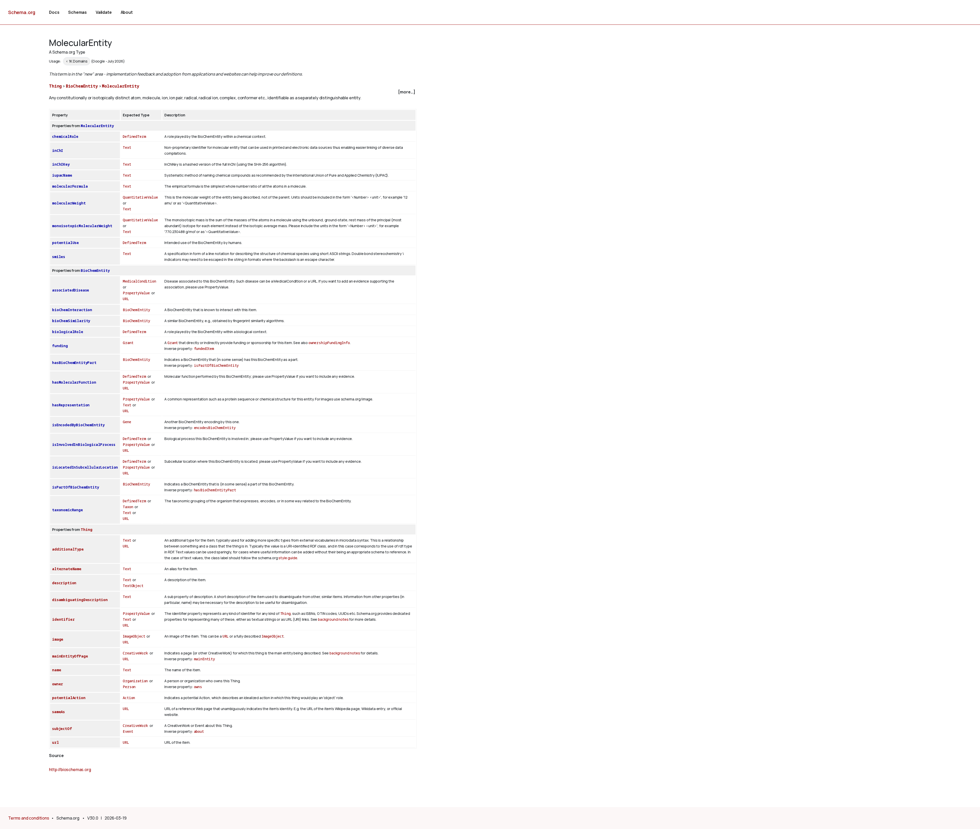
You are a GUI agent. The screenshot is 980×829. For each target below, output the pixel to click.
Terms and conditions (28, 818)
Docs (54, 12)
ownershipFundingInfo (329, 342)
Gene (127, 421)
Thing (55, 86)
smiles (58, 256)
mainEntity (204, 658)
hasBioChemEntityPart (74, 362)
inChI (57, 150)
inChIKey (61, 164)
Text (127, 147)
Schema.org (21, 12)
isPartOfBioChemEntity (216, 365)
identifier (63, 619)
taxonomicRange (67, 509)
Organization (135, 680)
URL (126, 298)
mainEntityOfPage (70, 656)
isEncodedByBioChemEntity (78, 424)
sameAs (58, 711)
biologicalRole (67, 331)
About (127, 12)
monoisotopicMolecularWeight (82, 225)
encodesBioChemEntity (215, 427)
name (56, 669)
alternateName (66, 568)
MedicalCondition (139, 281)
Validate (104, 12)
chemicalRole (65, 136)
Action (129, 697)
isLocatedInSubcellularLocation (85, 467)
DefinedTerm (134, 136)
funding (60, 345)
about (199, 731)
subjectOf (62, 728)
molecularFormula (70, 186)
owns (198, 686)
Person (129, 686)
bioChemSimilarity (71, 320)
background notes (333, 619)
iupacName (62, 175)
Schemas (77, 12)
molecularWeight (69, 203)
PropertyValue (136, 292)
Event (128, 731)
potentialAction (68, 697)
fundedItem (204, 348)
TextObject (133, 585)
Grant (128, 342)
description (64, 582)
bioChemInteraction (72, 309)
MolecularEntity (120, 86)
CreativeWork (135, 653)
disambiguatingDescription (80, 599)
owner (57, 683)
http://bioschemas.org (70, 769)
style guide (287, 557)
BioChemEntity (82, 86)
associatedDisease (70, 290)
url (55, 742)
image (57, 639)
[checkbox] (232, 92)
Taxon (128, 506)
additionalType (68, 549)
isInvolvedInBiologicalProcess (83, 444)
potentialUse (65, 242)
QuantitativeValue (140, 197)
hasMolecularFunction (74, 382)
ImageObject (134, 636)
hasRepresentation (71, 405)
